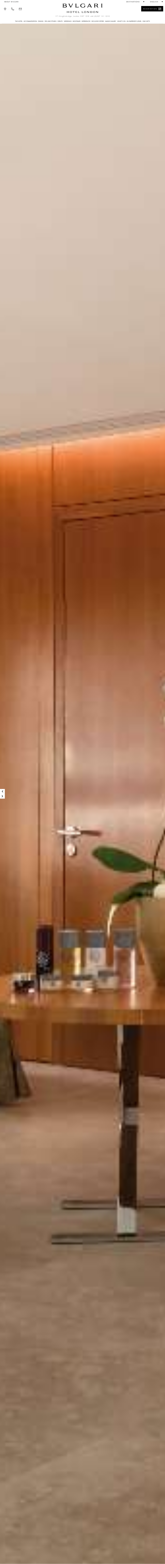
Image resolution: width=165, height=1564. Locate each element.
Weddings (68, 21)
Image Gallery (110, 21)
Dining (40, 21)
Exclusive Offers (98, 21)
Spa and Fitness (51, 21)
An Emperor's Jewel (134, 21)
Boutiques (77, 21)
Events (60, 21)
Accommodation (30, 21)
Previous (2, 791)
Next (2, 796)
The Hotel (18, 21)
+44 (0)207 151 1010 (100, 16)
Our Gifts (146, 21)
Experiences (86, 21)
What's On (121, 21)
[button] (134, 2)
